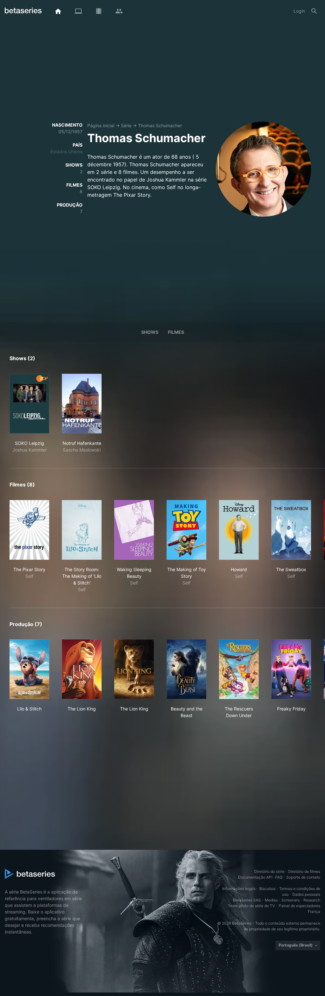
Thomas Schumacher (160, 125)
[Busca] (314, 11)
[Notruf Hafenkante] (82, 403)
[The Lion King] (82, 669)
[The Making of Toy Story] (186, 530)
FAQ (278, 877)
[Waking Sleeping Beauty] (134, 530)
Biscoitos (267, 888)
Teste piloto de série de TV (251, 905)
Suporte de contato (303, 877)
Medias (271, 900)
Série (126, 125)
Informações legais (238, 888)
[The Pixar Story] (29, 530)
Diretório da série (269, 871)
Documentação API (255, 877)
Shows (149, 332)
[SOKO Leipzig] (29, 403)
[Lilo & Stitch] (29, 669)
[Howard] (239, 530)
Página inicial (100, 125)
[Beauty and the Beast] (186, 669)
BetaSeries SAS (247, 900)
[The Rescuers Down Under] (239, 669)
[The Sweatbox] (291, 530)
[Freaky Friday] (291, 669)
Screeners (291, 900)
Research (311, 900)
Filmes (176, 332)
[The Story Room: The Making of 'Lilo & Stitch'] (82, 530)
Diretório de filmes (304, 871)
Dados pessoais (306, 894)
